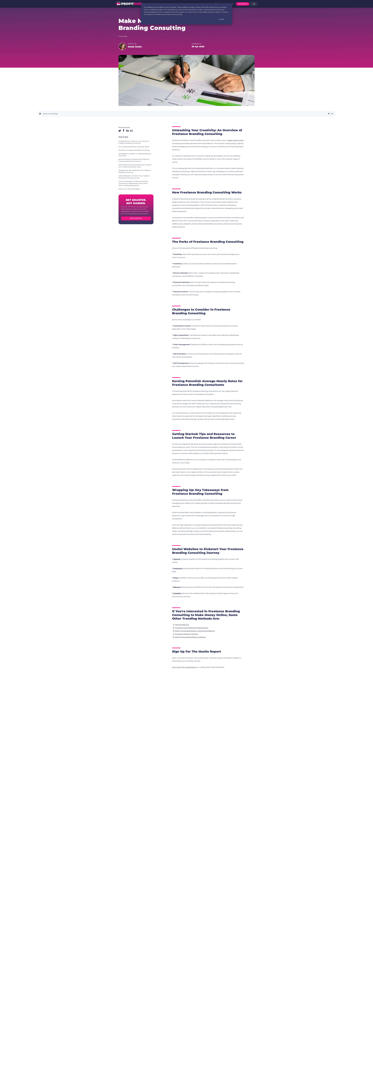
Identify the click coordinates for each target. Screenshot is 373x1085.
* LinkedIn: (176, 593)
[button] (40, 114)
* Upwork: (176, 559)
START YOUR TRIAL (136, 218)
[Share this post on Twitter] (120, 131)
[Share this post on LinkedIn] (127, 130)
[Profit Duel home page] (129, 4)
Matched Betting (182, 625)
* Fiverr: (175, 578)
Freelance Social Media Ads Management (191, 628)
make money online (236, 140)
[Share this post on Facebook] (123, 130)
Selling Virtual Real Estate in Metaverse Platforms (195, 631)
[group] (186, 114)
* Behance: (176, 587)
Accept (221, 19)
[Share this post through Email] (131, 131)
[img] (328, 114)
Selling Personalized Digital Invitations (190, 637)
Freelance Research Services (186, 634)
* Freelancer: (177, 568)
